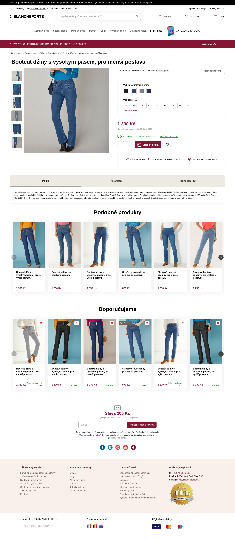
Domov (92, 31)
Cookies (124, 480)
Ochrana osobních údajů (131, 476)
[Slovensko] (102, 526)
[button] (14, 353)
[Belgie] (96, 526)
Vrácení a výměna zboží (31, 483)
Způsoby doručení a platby (33, 476)
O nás (73, 473)
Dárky (73, 483)
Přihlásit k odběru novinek (141, 425)
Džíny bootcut (53, 53)
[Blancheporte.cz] (27, 16)
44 (157, 105)
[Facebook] (102, 448)
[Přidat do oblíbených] (167, 144)
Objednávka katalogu (197, 9)
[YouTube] (125, 448)
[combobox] (93, 16)
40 (141, 105)
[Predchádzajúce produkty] (14, 257)
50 (180, 105)
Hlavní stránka (15, 53)
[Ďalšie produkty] (221, 257)
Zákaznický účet (28, 490)
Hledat (134, 16)
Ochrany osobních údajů (89, 435)
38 (134, 105)
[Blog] (133, 448)
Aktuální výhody (77, 480)
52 (188, 105)
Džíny (42, 53)
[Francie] (90, 526)
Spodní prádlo (60, 31)
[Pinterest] (117, 448)
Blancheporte (162, 71)
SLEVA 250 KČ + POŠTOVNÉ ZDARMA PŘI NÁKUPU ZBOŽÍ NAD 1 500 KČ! (48, 44)
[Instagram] (110, 448)
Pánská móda (78, 31)
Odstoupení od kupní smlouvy (34, 487)
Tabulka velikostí (130, 110)
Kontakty (24, 494)
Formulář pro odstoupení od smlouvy (37, 473)
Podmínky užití (127, 490)
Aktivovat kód (209, 44)
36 (126, 105)
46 (165, 105)
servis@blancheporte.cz (188, 480)
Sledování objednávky (31, 480)
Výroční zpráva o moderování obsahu (137, 498)
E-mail (84, 425)
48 (172, 105)
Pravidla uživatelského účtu (133, 494)
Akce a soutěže (77, 490)
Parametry (116, 181)
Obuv (103, 31)
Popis (45, 181)
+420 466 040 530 (38, 9)
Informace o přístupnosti (131, 487)
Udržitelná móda (138, 31)
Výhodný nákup (118, 31)
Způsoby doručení (216, 9)
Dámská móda (41, 31)
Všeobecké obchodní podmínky (135, 473)
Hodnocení (187, 181)
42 (149, 105)
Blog (72, 476)
